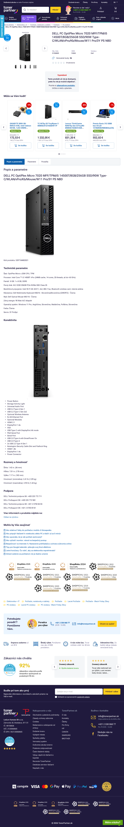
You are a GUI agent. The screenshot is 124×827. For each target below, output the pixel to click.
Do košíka (22, 145)
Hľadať (55, 10)
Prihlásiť (100, 11)
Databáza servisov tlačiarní (43, 765)
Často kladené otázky (41, 752)
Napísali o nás (38, 768)
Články (85, 2)
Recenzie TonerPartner (42, 761)
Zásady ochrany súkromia (43, 718)
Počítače (57, 25)
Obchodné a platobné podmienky (46, 715)
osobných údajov (83, 697)
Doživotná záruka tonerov (43, 745)
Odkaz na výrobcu (11, 517)
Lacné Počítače (74, 601)
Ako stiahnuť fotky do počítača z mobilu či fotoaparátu (28, 530)
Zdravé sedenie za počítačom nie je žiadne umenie (27, 554)
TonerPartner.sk (69, 710)
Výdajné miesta (39, 735)
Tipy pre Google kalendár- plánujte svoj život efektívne (28, 547)
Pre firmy (94, 2)
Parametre (32, 162)
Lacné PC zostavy (28, 605)
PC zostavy (66, 25)
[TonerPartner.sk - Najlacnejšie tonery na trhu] (11, 9)
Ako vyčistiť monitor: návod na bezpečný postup (26, 540)
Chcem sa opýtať (107, 624)
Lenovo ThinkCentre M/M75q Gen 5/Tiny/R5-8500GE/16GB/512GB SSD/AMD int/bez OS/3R (75, 126)
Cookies (36, 722)
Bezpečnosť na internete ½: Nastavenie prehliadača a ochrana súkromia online (38, 544)
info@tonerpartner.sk (86, 624)
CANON (65, 732)
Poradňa (44, 162)
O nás (64, 715)
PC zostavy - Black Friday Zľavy (53, 605)
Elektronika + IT (22, 25)
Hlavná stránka (9, 25)
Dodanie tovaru (74, 2)
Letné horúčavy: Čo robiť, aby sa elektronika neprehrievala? (30, 550)
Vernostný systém (40, 741)
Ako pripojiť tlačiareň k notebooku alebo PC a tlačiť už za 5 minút (33, 534)
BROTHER (66, 738)
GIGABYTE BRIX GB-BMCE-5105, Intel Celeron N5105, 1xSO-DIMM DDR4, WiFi (20, 126)
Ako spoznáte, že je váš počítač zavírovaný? (24, 537)
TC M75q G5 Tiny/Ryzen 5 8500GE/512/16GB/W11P (48, 124)
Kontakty (104, 2)
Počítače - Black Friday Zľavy (97, 601)
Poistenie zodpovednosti (42, 748)
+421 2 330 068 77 (82, 10)
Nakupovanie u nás (42, 710)
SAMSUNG (66, 735)
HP (63, 728)
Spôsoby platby (39, 738)
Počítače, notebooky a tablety (40, 25)
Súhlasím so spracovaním (74, 697)
